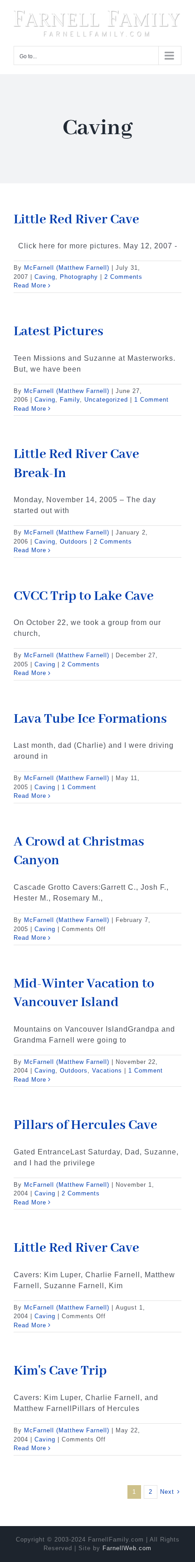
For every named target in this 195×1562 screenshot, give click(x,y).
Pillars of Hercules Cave (85, 1124)
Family (70, 398)
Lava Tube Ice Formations (90, 717)
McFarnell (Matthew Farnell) (66, 266)
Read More (30, 284)
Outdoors (74, 539)
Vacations (107, 1069)
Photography (79, 275)
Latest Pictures (58, 329)
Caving (44, 275)
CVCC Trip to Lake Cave (84, 594)
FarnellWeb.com (126, 1546)
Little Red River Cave (76, 218)
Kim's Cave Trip (60, 1369)
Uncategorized (106, 398)
